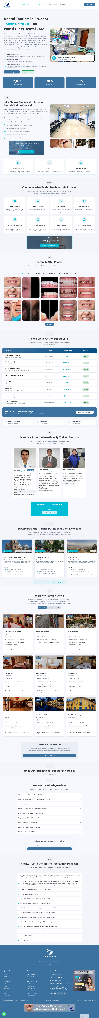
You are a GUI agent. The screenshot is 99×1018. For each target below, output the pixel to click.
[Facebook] (54, 993)
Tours (50, 4)
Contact (70, 4)
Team (45, 4)
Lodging (55, 4)
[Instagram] (58, 993)
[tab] (42, 607)
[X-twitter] (61, 993)
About (23, 4)
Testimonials (62, 4)
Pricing (40, 4)
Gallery (35, 4)
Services (29, 4)
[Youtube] (51, 993)
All (23, 273)
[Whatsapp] (4, 1014)
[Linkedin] (64, 993)
